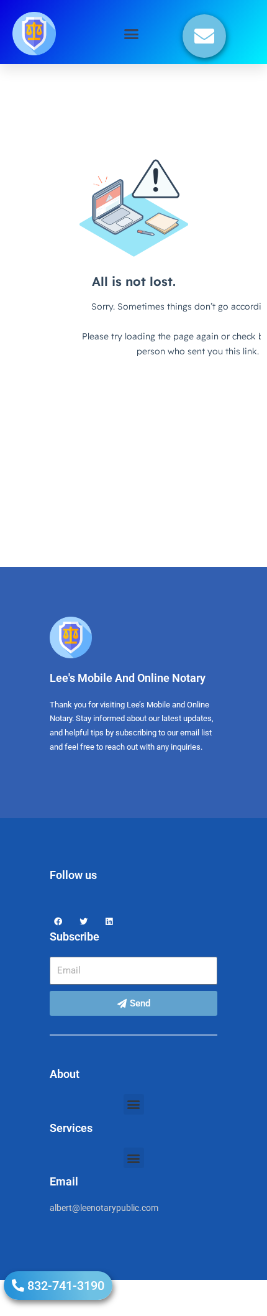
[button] (131, 33)
